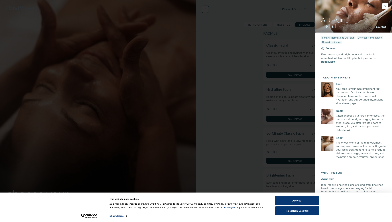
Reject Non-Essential (297, 210)
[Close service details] (385, 6)
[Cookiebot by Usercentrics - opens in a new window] (88, 216)
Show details (117, 216)
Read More (328, 61)
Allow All (297, 200)
